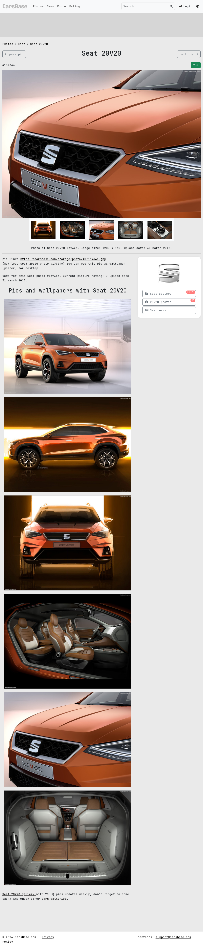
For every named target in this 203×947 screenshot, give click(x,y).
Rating (74, 6)
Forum (61, 6)
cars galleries (54, 898)
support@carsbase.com (173, 937)
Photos (38, 6)
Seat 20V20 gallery (19, 894)
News (50, 6)
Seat (21, 44)
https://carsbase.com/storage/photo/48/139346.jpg (63, 259)
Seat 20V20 (39, 44)
